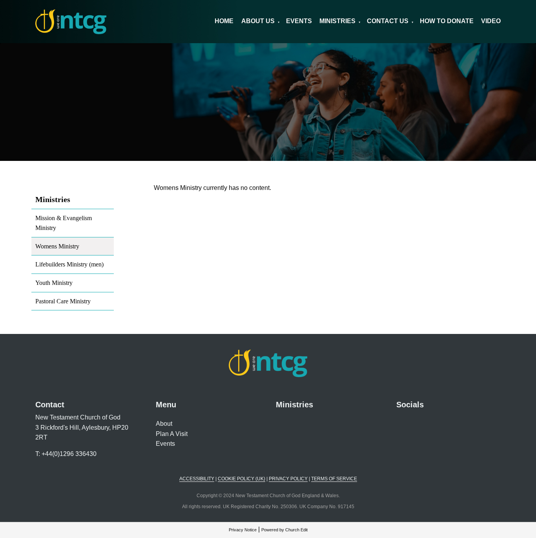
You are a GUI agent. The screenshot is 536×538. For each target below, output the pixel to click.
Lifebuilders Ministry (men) (69, 264)
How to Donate (447, 21)
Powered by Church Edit (284, 529)
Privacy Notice (243, 529)
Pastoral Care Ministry (63, 301)
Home (224, 21)
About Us (258, 21)
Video (491, 21)
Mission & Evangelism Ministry (63, 223)
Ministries (337, 21)
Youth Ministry (54, 282)
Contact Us (387, 21)
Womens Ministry (57, 246)
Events (299, 21)
